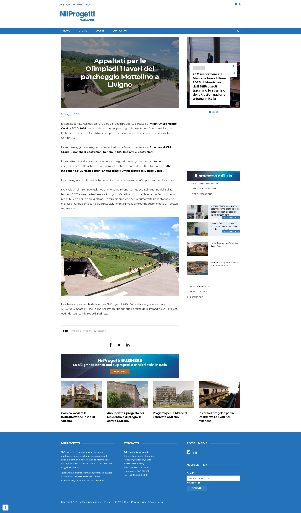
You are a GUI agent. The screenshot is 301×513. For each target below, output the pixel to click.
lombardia (75, 330)
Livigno (167, 128)
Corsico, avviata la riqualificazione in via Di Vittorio (78, 417)
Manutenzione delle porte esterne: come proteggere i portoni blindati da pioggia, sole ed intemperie (224, 210)
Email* (190, 473)
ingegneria (89, 330)
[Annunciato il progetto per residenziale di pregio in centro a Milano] (127, 394)
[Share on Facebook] (110, 345)
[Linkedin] (240, 4)
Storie (83, 30)
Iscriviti (196, 488)
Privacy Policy (207, 483)
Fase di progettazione (204, 188)
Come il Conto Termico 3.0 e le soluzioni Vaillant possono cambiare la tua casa (225, 226)
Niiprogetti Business (71, 4)
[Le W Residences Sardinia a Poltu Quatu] (197, 249)
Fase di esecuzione (202, 194)
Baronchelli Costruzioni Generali (92, 152)
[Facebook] (236, 4)
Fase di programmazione (205, 183)
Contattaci (120, 30)
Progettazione (198, 292)
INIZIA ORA (120, 371)
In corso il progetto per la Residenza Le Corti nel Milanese (216, 417)
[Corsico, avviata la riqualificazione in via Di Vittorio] (81, 394)
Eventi (100, 30)
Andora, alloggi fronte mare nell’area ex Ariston (224, 264)
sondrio (102, 330)
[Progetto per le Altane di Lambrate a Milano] (173, 394)
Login (88, 4)
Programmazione (200, 286)
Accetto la (194, 483)
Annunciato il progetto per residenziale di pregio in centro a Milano (125, 417)
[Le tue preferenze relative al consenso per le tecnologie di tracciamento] (5, 507)
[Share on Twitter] (119, 345)
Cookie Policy (155, 502)
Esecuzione (196, 297)
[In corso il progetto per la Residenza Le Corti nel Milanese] (219, 394)
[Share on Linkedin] (128, 345)
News (66, 30)
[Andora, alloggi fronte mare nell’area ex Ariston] (197, 268)
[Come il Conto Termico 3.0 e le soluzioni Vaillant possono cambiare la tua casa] (197, 229)
